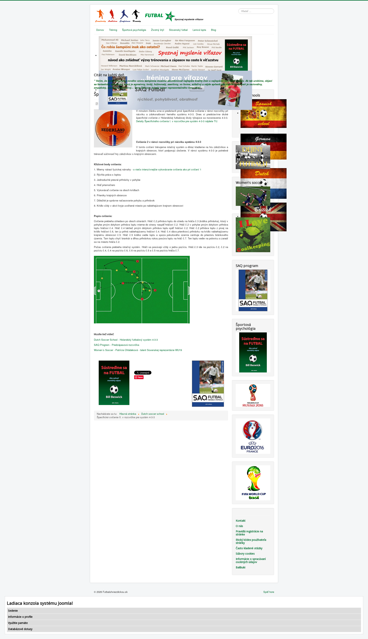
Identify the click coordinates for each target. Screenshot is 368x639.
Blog (213, 30)
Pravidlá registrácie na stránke (249, 532)
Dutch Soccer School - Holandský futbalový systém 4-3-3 (126, 339)
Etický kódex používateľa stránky (251, 541)
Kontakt (241, 520)
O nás (239, 526)
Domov (100, 30)
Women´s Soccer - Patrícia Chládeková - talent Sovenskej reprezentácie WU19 (138, 350)
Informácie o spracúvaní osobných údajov (251, 560)
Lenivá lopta (199, 30)
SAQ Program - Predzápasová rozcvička (116, 345)
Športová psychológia (134, 30)
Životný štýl (157, 30)
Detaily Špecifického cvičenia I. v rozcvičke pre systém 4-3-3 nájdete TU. (177, 121)
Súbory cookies (245, 553)
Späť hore (268, 592)
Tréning (113, 30)
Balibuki (240, 567)
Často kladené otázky (249, 548)
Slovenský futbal (178, 30)
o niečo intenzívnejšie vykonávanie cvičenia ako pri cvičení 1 (167, 169)
